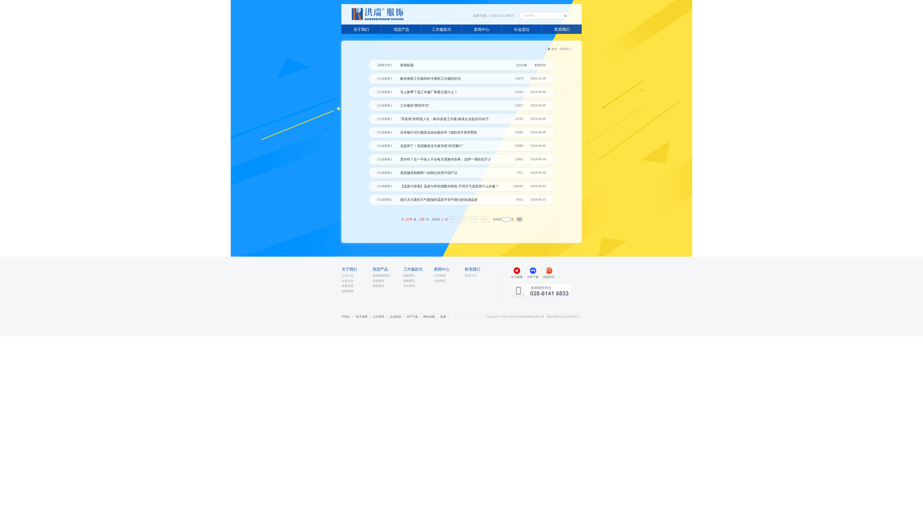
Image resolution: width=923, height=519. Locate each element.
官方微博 (517, 277)
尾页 (485, 219)
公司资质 (378, 316)
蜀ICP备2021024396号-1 (563, 316)
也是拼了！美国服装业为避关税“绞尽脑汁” (431, 146)
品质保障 (347, 291)
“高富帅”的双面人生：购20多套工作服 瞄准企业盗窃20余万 (444, 119)
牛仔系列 (409, 286)
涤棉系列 (409, 281)
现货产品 (401, 29)
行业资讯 (440, 281)
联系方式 (470, 275)
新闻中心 (481, 29)
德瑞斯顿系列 (381, 275)
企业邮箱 (395, 316)
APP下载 (533, 277)
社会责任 (522, 29)
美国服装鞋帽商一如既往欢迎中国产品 (428, 173)
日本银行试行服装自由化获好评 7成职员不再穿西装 (438, 132)
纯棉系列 (409, 275)
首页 (554, 49)
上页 (463, 219)
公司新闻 (440, 275)
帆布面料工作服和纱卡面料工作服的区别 (430, 78)
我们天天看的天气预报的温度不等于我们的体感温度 (439, 200)
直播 (443, 316)
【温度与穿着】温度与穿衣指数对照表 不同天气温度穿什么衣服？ (449, 186)
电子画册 (362, 316)
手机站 (345, 316)
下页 (474, 219)
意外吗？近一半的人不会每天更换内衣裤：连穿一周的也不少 (445, 159)
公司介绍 (347, 275)
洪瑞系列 (378, 281)
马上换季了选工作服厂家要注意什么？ (428, 92)
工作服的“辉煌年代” (415, 105)
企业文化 (347, 281)
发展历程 (347, 286)
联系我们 (562, 29)
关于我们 (361, 29)
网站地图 (429, 316)
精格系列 (378, 286)
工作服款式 (441, 29)
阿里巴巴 (549, 277)
